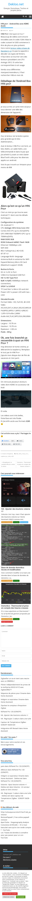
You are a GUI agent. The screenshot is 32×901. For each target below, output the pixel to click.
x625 (12, 456)
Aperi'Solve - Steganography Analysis (15, 822)
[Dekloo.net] (2, 16)
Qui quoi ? (7, 857)
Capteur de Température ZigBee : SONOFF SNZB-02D (15, 798)
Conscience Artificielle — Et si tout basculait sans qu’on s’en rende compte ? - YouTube (16, 827)
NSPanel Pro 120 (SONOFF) (11, 712)
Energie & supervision (7, 621)
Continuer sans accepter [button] (10, 893)
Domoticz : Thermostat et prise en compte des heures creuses (24, 464)
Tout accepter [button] (20, 897)
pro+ (27, 454)
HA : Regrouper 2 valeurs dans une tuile (16, 719)
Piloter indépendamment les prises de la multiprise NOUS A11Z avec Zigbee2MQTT (15, 687)
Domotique (16, 522)
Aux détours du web (10, 807)
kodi (23, 454)
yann (12, 30)
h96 (17, 454)
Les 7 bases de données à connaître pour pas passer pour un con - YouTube (14, 835)
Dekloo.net (16, 4)
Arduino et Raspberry (7, 454)
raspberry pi (4, 456)
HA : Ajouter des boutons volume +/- (14, 715)
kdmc (20, 454)
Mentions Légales (9, 860)
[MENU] (30, 16)
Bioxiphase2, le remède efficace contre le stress (8, 464)
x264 (9, 456)
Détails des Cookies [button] (8, 897)
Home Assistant (24, 522)
